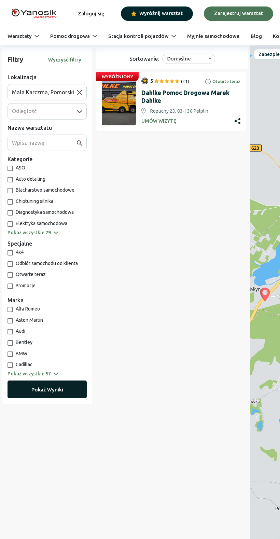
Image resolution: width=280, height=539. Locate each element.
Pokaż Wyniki (47, 389)
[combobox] (44, 92)
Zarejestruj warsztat (238, 13)
